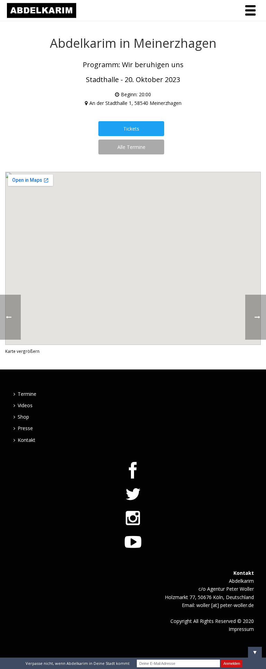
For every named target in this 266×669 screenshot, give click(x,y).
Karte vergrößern (22, 351)
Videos (25, 405)
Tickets (131, 128)
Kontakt (26, 440)
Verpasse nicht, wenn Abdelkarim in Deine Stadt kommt (78, 663)
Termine (27, 394)
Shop (23, 416)
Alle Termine (131, 147)
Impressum (241, 629)
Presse (25, 428)
